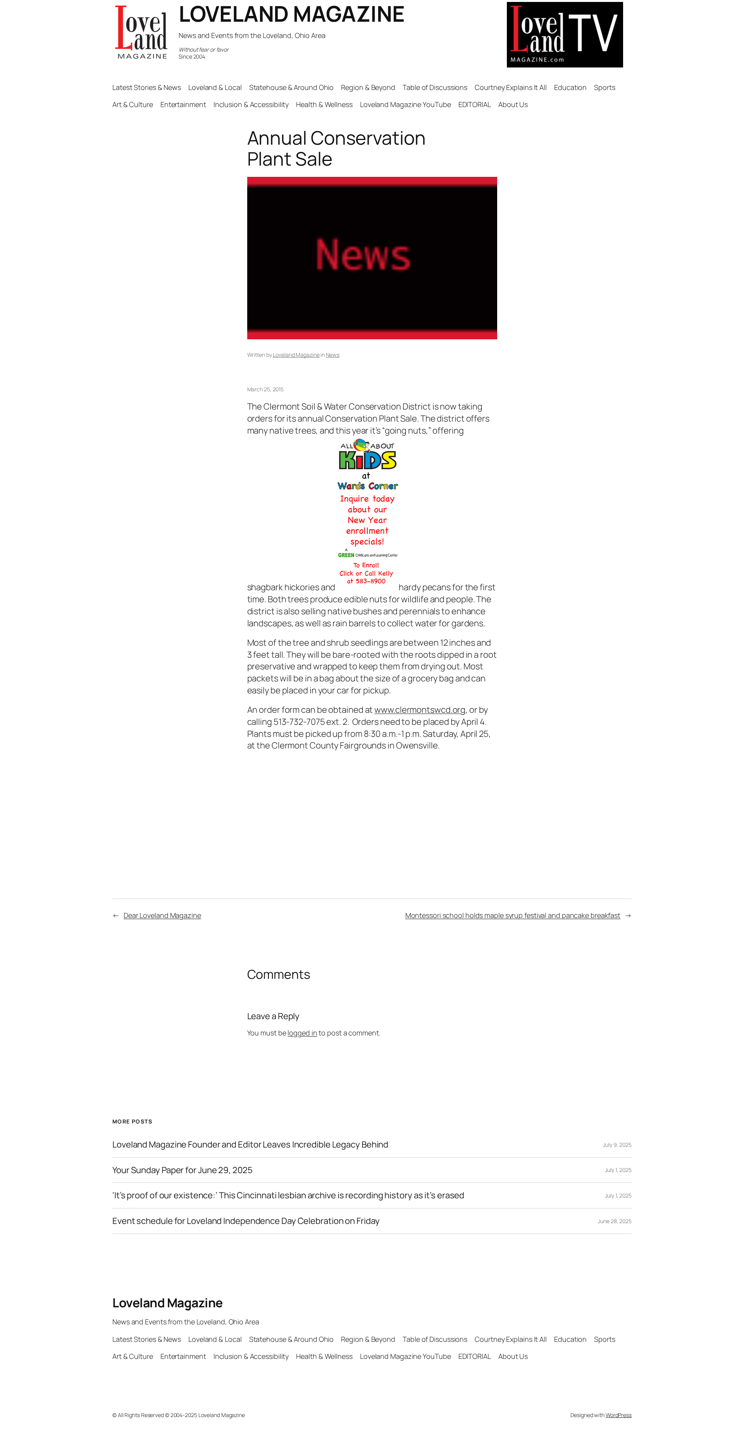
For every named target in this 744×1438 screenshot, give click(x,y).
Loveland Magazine (296, 354)
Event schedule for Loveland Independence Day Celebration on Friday (245, 1221)
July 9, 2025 (617, 1144)
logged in (302, 1032)
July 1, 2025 (618, 1170)
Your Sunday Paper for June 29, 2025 (182, 1170)
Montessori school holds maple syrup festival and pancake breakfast (512, 915)
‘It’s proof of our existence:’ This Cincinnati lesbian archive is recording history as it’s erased (288, 1195)
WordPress (619, 1415)
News (332, 354)
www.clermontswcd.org (419, 710)
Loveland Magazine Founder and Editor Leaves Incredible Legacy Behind (250, 1144)
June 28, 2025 (615, 1221)
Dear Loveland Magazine (162, 915)
